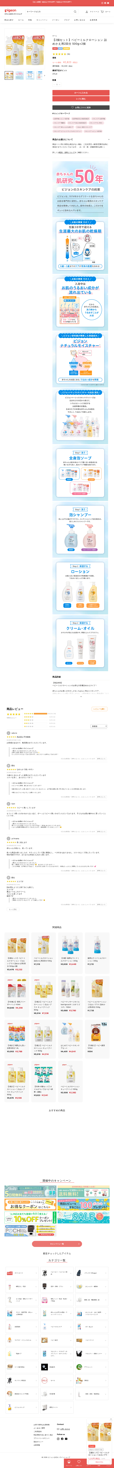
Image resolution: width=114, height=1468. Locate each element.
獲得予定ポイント (59, 70)
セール (21, 20)
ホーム (54, 36)
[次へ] (43, 75)
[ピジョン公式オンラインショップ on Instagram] (58, 1438)
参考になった (101, 758)
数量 (54, 80)
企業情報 (37, 1445)
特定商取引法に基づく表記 (43, 1435)
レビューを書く (100, 709)
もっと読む (13, 909)
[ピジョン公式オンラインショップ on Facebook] (62, 1438)
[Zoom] (25, 49)
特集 (30, 20)
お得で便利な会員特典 (42, 1425)
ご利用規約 (38, 1431)
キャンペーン (42, 20)
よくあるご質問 (39, 1428)
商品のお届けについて (62, 139)
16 (68, 54)
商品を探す (9, 20)
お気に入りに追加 (83, 107)
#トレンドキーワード (61, 113)
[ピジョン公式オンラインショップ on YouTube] (66, 1438)
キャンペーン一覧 (57, 1244)
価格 (54, 58)
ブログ (67, 20)
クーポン (56, 20)
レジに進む (81, 99)
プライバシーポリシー (42, 1438)
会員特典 (93, 20)
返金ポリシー (38, 1442)
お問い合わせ (79, 20)
